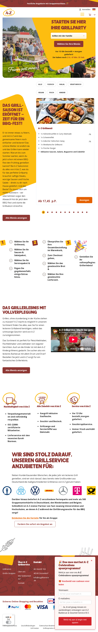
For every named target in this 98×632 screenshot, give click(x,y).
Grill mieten (34, 628)
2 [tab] (47, 212)
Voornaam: (63, 590)
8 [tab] (73, 212)
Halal (62, 84)
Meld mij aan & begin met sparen (75, 621)
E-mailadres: (64, 598)
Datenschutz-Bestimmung (48, 626)
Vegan (41, 92)
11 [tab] (86, 212)
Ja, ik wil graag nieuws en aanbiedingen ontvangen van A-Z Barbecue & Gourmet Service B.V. (74, 610)
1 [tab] (43, 212)
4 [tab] (56, 212)
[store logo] (26, 12)
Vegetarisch (75, 84)
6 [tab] (65, 212)
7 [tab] (69, 212)
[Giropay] (51, 601)
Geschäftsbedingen (28, 626)
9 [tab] (78, 212)
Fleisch (50, 84)
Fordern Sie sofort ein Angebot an (35, 524)
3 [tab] (52, 212)
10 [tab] (82, 212)
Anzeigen (84, 200)
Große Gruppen (9, 573)
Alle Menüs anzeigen (16, 217)
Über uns (21, 571)
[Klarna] (12, 607)
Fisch (51, 92)
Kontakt (21, 583)
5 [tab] (60, 212)
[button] (93, 9)
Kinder (62, 92)
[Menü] (12, 615)
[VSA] (40, 607)
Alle (40, 84)
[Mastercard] (26, 607)
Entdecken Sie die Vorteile (25, 518)
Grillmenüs (7, 569)
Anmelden (86, 9)
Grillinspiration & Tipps (51, 628)
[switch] (8, 622)
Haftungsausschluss (10, 626)
